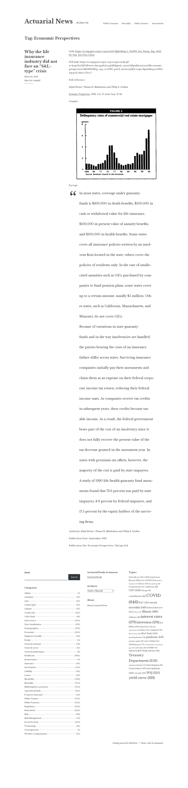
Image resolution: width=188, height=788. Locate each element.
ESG (144, 602)
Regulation (29, 706)
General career (31, 648)
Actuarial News (48, 21)
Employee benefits (33, 636)
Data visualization (32, 624)
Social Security (31, 722)
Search (74, 577)
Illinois (150, 611)
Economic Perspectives (79, 94)
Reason (139, 644)
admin (27, 593)
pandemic (155, 637)
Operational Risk (32, 691)
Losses (27, 675)
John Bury (146, 627)
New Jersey (135, 634)
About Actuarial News (97, 605)
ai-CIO (143, 577)
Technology (30, 726)
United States (137, 668)
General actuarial (32, 644)
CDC (134, 590)
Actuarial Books (94, 577)
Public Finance (141, 23)
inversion (148, 622)
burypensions (136, 587)
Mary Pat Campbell (32, 80)
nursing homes (137, 637)
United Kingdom (154, 665)
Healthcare (29, 655)
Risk (26, 714)
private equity (136, 641)
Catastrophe (30, 605)
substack (135, 651)
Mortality (126, 23)
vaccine (140, 673)
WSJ (153, 672)
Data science (30, 620)
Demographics (31, 628)
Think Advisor (150, 651)
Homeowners (30, 659)
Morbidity (29, 679)
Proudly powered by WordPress (125, 743)
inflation (134, 617)
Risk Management (32, 718)
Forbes (137, 612)
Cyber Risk (29, 616)
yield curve (142, 678)
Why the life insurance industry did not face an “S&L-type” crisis (40, 61)
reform (149, 645)
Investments (158, 23)
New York (149, 633)
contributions (137, 596)
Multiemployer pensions (36, 687)
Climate (28, 609)
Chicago (146, 590)
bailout (143, 584)
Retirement (29, 710)
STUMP (152, 648)
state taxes (141, 648)
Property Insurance (33, 695)
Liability (28, 671)
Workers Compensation (35, 734)
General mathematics (34, 652)
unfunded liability (137, 665)
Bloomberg (154, 584)
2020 (133, 577)
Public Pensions (110, 23)
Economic (29, 632)
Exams (27, 640)
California (151, 587)
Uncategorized (31, 730)
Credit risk (29, 613)
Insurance (29, 663)
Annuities (28, 597)
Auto (26, 601)
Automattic (158, 743)
